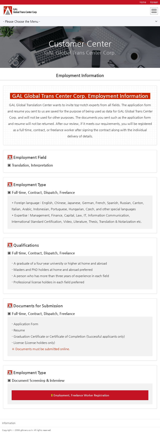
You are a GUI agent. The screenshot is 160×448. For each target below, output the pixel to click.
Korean (154, 2)
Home (143, 2)
